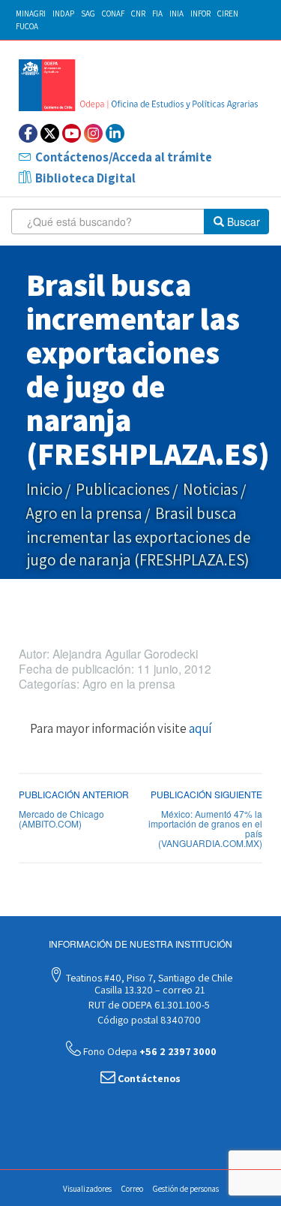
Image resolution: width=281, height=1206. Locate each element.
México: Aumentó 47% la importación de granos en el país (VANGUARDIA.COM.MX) (205, 828)
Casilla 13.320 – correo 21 (148, 989)
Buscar (242, 221)
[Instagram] (93, 133)
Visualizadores (87, 1188)
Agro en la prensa (84, 513)
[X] (49, 133)
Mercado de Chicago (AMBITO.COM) (61, 818)
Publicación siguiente (206, 794)
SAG (88, 13)
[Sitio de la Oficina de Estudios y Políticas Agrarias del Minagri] (140, 84)
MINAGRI (31, 13)
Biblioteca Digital (85, 178)
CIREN (227, 13)
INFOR (200, 13)
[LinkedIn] (115, 133)
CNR (138, 13)
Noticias (210, 489)
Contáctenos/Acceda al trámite (123, 157)
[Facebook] (28, 133)
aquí (200, 728)
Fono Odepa (149, 1051)
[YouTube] (71, 133)
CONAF (113, 13)
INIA (176, 13)
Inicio (44, 489)
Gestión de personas (186, 1188)
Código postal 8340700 (148, 1020)
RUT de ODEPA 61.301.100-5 (148, 1005)
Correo (132, 1188)
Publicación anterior (74, 794)
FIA (157, 13)
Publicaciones (123, 489)
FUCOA (27, 26)
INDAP (63, 13)
